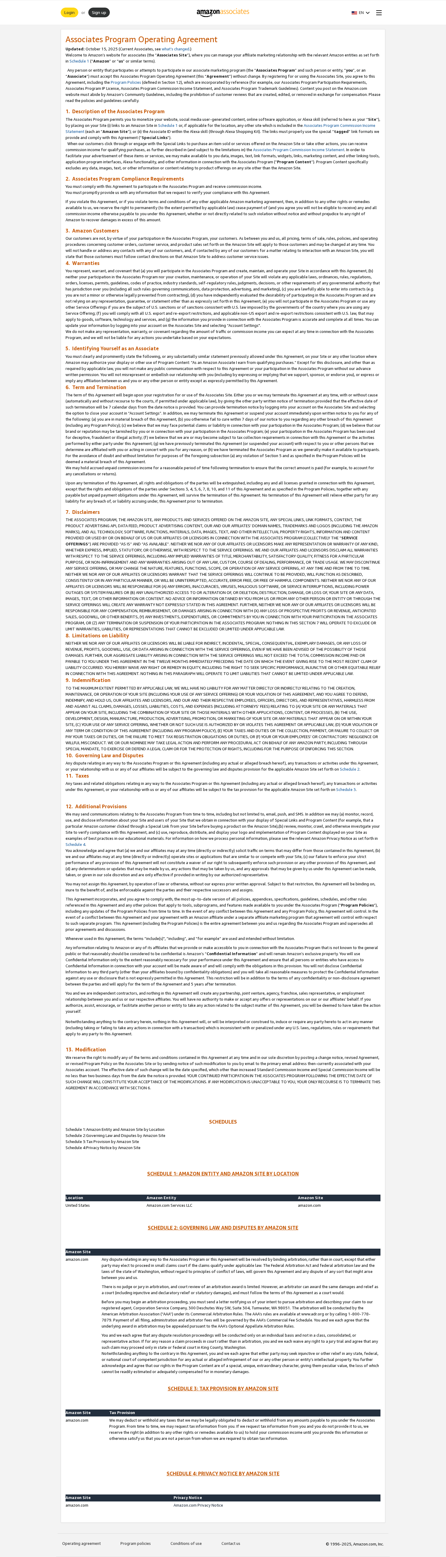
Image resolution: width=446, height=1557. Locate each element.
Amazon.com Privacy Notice (198, 1505)
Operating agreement (81, 1543)
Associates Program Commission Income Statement (298, 149)
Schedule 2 (350, 769)
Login (69, 12)
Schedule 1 (79, 61)
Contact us (230, 1543)
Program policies (135, 1543)
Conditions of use (186, 1543)
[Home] (223, 12)
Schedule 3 (346, 789)
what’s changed (175, 48)
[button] (360, 12)
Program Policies (126, 82)
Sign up (99, 12)
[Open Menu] (377, 12)
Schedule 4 (75, 844)
